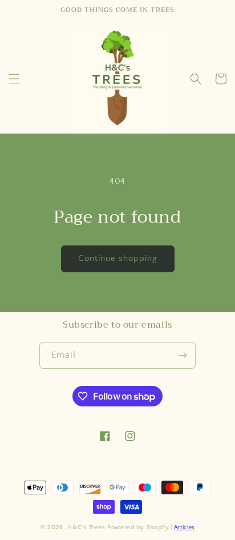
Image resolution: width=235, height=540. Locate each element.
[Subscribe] (182, 355)
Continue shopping (117, 258)
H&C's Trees (86, 527)
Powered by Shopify (138, 527)
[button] (14, 78)
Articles (184, 528)
